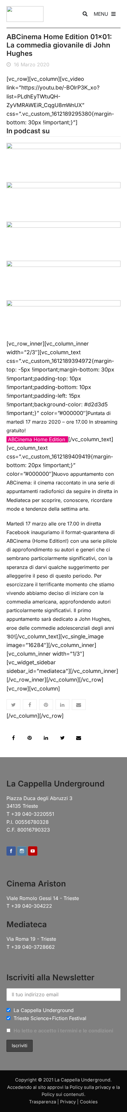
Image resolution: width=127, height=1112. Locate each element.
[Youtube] (32, 851)
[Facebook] (11, 851)
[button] (13, 704)
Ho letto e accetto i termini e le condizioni (63, 1030)
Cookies (89, 1102)
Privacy (68, 1102)
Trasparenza (42, 1102)
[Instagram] (22, 851)
